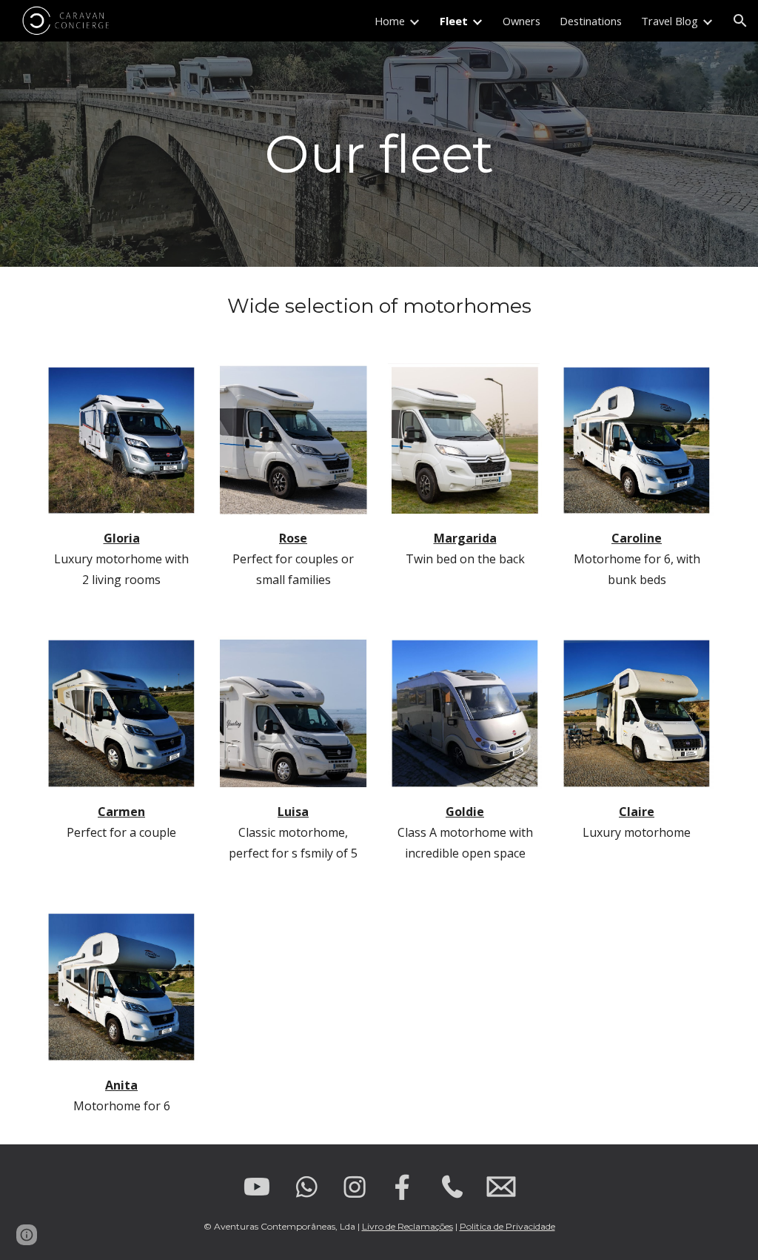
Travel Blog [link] (669, 20)
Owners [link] (521, 20)
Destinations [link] (591, 20)
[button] (740, 21)
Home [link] (390, 20)
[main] (379, 154)
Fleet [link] (454, 20)
